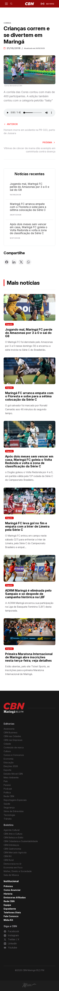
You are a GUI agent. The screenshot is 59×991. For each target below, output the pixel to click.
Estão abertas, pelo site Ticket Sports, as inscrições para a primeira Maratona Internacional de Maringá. (27, 670)
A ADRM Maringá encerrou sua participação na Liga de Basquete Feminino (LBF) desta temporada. (29, 606)
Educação (9, 762)
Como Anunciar (12, 890)
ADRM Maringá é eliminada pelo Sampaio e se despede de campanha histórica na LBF (28, 594)
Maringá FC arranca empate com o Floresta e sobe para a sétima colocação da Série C (28, 206)
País (6, 781)
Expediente (10, 908)
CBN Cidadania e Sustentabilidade (21, 841)
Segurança (9, 807)
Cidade (7, 743)
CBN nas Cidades (12, 736)
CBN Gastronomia (12, 848)
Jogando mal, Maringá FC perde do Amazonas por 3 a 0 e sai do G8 (29, 186)
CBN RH (7, 856)
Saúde (7, 803)
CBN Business (10, 732)
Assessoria (9, 728)
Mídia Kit (8, 920)
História (8, 893)
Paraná (7, 785)
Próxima (47, 142)
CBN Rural (9, 860)
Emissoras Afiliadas (15, 897)
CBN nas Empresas (13, 740)
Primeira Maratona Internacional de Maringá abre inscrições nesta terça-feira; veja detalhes (28, 657)
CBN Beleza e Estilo (13, 837)
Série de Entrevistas (14, 811)
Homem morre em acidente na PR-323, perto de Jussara (29, 131)
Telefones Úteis (12, 912)
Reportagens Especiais (15, 800)
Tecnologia (9, 815)
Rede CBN (9, 796)
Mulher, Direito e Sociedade (18, 871)
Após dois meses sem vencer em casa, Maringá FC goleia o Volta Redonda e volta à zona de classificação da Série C (28, 229)
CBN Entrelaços (11, 845)
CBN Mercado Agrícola (15, 852)
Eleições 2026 (11, 766)
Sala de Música (11, 875)
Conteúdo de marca (14, 747)
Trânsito (8, 818)
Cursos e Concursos (14, 755)
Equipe (7, 905)
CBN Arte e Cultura (13, 833)
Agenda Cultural (12, 830)
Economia (8, 758)
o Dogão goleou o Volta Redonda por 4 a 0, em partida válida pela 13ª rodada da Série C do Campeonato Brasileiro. (29, 476)
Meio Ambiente (11, 777)
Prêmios (8, 886)
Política (7, 792)
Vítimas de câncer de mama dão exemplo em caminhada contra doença (29, 150)
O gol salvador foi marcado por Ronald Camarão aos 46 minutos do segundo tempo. (26, 409)
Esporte (9, 324)
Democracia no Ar (12, 863)
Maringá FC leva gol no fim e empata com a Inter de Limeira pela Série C (27, 526)
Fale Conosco (11, 916)
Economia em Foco (13, 867)
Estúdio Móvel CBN (13, 773)
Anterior (12, 124)
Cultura (7, 751)
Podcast (8, 788)
